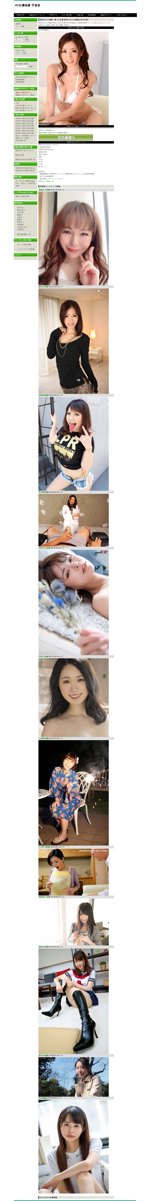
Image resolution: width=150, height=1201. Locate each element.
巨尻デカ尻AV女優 (22, 196)
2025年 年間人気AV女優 (25, 118)
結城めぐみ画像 (44, 190)
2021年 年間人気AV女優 (25, 128)
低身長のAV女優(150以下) (25, 170)
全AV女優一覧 (21, 140)
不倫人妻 (80, 15)
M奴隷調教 (92, 15)
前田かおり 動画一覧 (46, 181)
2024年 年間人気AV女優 (25, 121)
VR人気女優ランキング (24, 110)
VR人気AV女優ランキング (25, 77)
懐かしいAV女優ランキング (26, 136)
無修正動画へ (43, 133)
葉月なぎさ (21, 210)
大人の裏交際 (67, 15)
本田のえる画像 (44, 548)
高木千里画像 (44, 1055)
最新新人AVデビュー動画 (25, 95)
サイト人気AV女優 (24, 244)
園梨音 (19, 215)
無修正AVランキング (37, 15)
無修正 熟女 (19, 155)
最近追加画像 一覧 (24, 234)
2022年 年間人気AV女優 (25, 126)
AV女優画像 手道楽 (27, 5)
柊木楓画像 (43, 1098)
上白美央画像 (44, 738)
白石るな (20, 207)
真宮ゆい (20, 222)
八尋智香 (20, 229)
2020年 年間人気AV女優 (25, 131)
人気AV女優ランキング (24, 105)
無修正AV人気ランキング (24, 150)
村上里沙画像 (44, 492)
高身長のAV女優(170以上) (25, 168)
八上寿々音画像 (44, 847)
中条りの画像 (44, 656)
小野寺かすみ (22, 227)
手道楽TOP (20, 15)
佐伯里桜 (20, 224)
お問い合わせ (122, 15)
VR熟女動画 (20, 82)
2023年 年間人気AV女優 (25, 123)
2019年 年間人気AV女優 (25, 133)
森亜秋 (19, 220)
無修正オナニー (106, 15)
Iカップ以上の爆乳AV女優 (25, 181)
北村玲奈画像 (44, 395)
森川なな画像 (44, 287)
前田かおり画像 (44, 130)
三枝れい (20, 217)
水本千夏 (20, 212)
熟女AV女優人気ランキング (26, 108)
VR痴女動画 (20, 80)
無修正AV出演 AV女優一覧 (25, 159)
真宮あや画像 (44, 947)
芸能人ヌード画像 (22, 138)
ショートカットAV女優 (25, 249)
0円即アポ (53, 15)
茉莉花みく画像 (44, 897)
